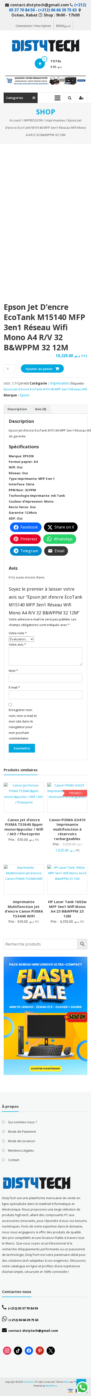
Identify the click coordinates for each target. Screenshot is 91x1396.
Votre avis (17, 644)
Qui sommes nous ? (22, 1122)
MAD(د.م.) (63, 26)
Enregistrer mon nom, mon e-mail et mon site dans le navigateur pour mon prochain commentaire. (23, 724)
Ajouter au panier (39, 369)
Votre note (18, 633)
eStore (66, 1381)
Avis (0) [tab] (40, 409)
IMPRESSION (33, 120)
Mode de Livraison (21, 1141)
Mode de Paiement (22, 1131)
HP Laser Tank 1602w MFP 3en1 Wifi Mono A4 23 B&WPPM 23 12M (67, 908)
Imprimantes (55, 120)
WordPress (51, 1385)
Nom (13, 670)
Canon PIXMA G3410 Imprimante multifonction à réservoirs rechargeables (67, 829)
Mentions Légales (21, 1150)
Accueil (15, 120)
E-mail (14, 687)
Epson (25, 395)
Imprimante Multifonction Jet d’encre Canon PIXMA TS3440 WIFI (24, 908)
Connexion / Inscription (33, 26)
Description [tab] (17, 409)
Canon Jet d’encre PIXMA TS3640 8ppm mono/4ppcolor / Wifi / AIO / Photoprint (23, 826)
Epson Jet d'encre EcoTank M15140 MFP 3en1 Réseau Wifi (45, 389)
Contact (13, 1160)
